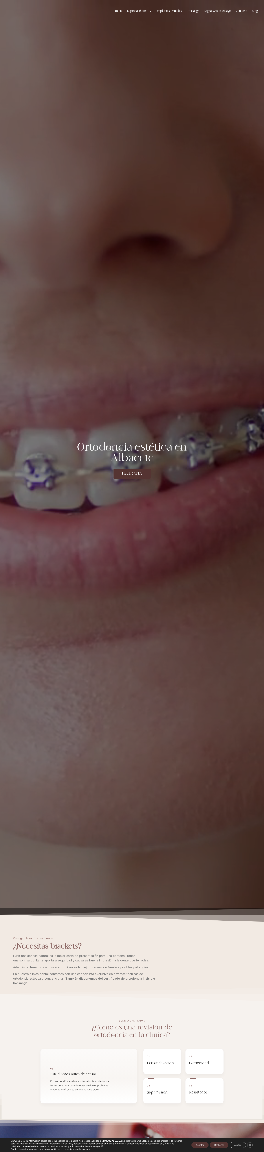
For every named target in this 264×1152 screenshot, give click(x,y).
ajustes (86, 1149)
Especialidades (137, 11)
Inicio (119, 11)
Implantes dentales (169, 11)
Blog (255, 11)
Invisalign (193, 11)
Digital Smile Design (217, 11)
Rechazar (219, 1145)
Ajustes (237, 1145)
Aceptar (200, 1145)
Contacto (241, 11)
